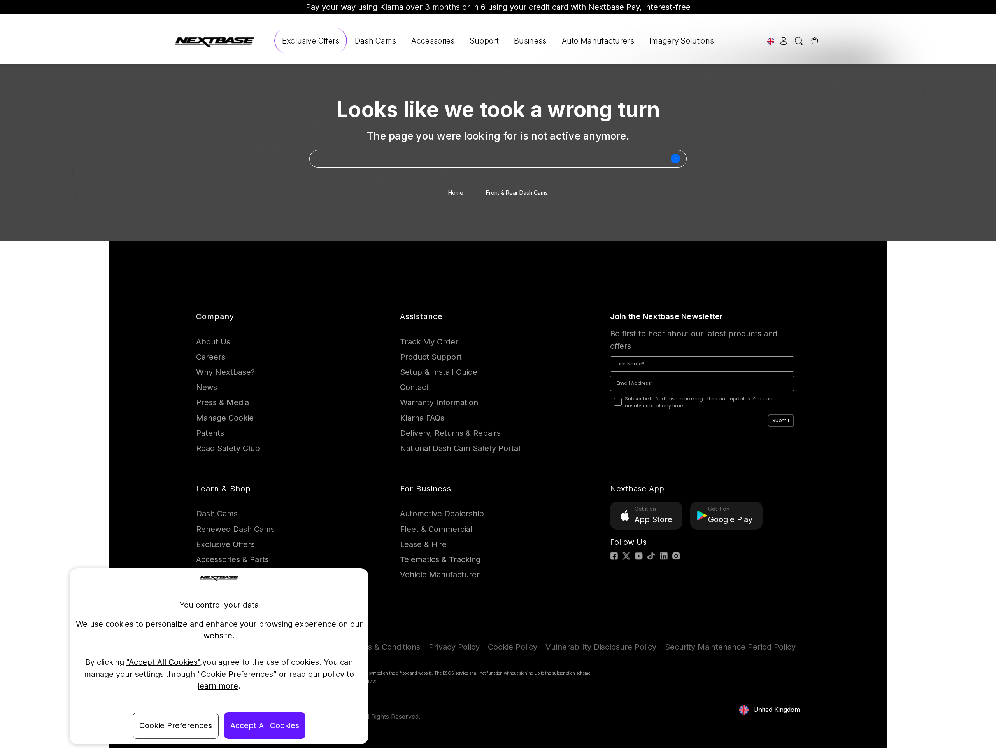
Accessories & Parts (232, 559)
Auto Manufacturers (598, 40)
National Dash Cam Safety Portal (460, 448)
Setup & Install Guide (438, 372)
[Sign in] (783, 40)
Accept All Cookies (264, 725)
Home (455, 192)
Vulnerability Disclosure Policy (600, 647)
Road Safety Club (228, 448)
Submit (780, 420)
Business (530, 40)
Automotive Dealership (442, 513)
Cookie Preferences (175, 725)
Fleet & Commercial (436, 529)
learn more (218, 685)
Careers (210, 357)
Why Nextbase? (225, 372)
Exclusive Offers (311, 40)
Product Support (431, 357)
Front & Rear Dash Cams (517, 192)
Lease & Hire (423, 544)
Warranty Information (439, 402)
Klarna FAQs (422, 418)
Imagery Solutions (681, 40)
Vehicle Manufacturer (440, 574)
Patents (210, 433)
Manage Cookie (225, 418)
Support (484, 40)
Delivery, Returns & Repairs (450, 433)
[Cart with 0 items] (813, 40)
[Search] (799, 40)
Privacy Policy (454, 647)
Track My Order (429, 341)
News (206, 387)
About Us (213, 341)
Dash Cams (375, 40)
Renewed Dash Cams (235, 529)
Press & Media (222, 402)
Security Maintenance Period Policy (730, 647)
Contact (414, 387)
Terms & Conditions (384, 647)
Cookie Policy (512, 647)
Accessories (432, 40)
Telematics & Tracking (440, 559)
